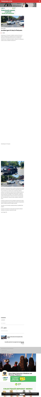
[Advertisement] (12, 92)
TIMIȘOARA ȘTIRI (6, 1)
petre (5, 328)
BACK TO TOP (4, 350)
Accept (22, 394)
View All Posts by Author (4, 330)
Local (1, 323)
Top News (4, 323)
